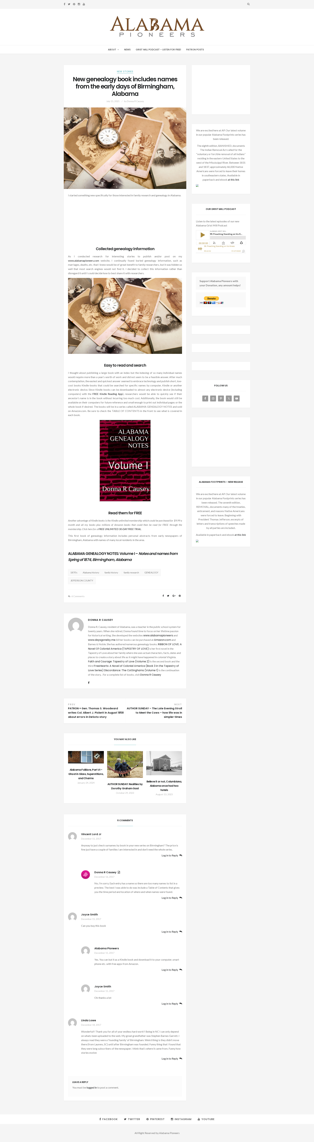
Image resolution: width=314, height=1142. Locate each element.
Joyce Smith (89, 914)
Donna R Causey (135, 101)
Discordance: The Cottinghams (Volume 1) (131, 670)
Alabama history (91, 572)
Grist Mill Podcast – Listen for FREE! (158, 49)
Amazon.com (162, 640)
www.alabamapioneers (158, 635)
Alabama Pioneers (106, 948)
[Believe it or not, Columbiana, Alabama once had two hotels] (164, 763)
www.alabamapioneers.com (83, 260)
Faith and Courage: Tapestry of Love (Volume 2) (118, 661)
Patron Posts (195, 49)
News (127, 49)
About (112, 49)
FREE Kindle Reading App (107, 393)
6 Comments (78, 596)
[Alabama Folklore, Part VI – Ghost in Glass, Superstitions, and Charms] (86, 757)
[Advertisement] (125, 223)
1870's (73, 572)
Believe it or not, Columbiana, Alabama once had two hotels (164, 786)
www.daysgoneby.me (101, 640)
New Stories (125, 71)
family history (111, 572)
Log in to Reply (170, 855)
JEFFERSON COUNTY (81, 580)
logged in (92, 1087)
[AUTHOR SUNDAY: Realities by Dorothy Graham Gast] (125, 764)
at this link (233, 179)
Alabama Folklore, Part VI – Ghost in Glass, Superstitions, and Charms (86, 774)
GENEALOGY (151, 572)
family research (131, 572)
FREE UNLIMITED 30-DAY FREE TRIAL (119, 529)
